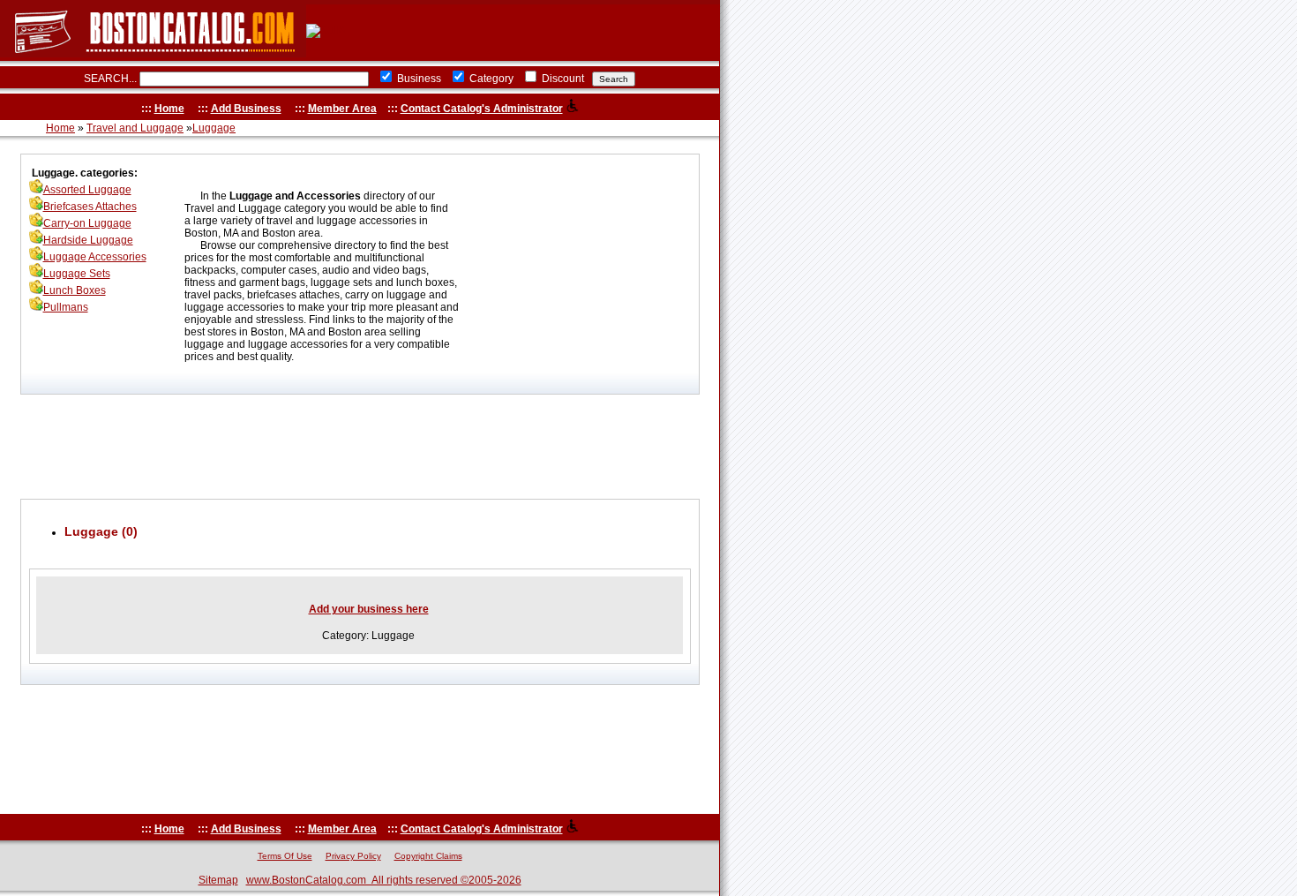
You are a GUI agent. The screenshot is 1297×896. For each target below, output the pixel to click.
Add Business (246, 108)
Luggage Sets (76, 273)
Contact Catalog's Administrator (482, 108)
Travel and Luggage (135, 128)
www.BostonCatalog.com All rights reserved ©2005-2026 (383, 880)
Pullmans (65, 307)
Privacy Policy (353, 856)
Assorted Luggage (87, 190)
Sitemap (218, 880)
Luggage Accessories (94, 257)
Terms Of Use (285, 856)
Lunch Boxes (74, 290)
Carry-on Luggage (87, 223)
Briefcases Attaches (90, 206)
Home (169, 108)
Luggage (214, 128)
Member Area (342, 108)
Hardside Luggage (88, 240)
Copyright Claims (428, 856)
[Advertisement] (360, 446)
